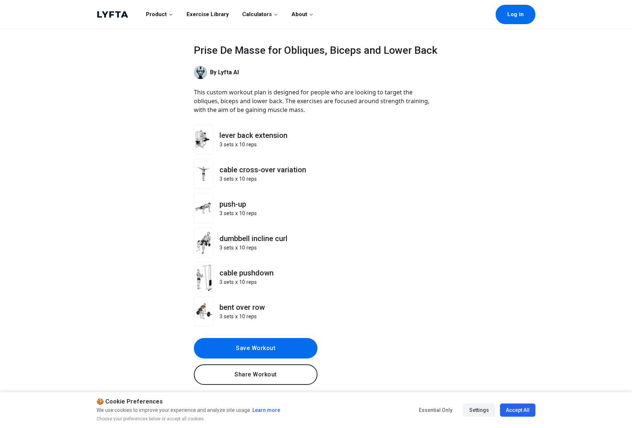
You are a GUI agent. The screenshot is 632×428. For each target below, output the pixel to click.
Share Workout (255, 374)
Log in (515, 14)
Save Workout (255, 348)
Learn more (265, 410)
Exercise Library (208, 14)
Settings (479, 410)
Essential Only (435, 410)
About (299, 14)
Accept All (518, 410)
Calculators (257, 14)
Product (156, 14)
